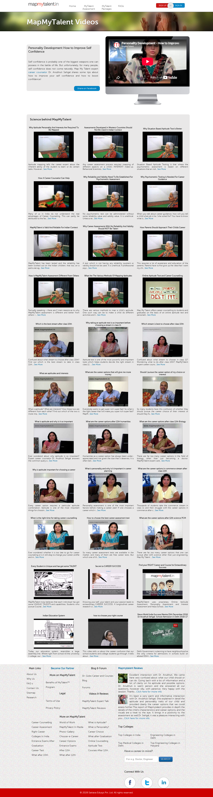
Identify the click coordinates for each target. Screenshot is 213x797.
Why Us (31, 679)
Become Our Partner (62, 668)
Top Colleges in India (129, 735)
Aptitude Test (95, 745)
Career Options (67, 741)
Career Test (38, 750)
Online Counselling (98, 741)
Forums (86, 687)
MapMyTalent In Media (71, 727)
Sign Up (162, 5)
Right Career (38, 731)
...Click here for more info (148, 691)
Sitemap (31, 693)
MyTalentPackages (106, 7)
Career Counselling (42, 722)
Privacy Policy (53, 708)
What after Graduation (100, 736)
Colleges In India (40, 736)
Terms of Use (53, 701)
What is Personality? (98, 727)
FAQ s (30, 683)
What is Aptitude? (97, 722)
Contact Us (33, 688)
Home (72, 6)
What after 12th (67, 755)
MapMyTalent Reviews (94, 708)
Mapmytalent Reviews (130, 668)
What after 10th (40, 755)
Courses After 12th (98, 750)
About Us (31, 674)
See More (47, 169)
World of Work (67, 722)
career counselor (37, 72)
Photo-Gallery (66, 731)
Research (31, 697)
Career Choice (96, 731)
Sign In (178, 5)
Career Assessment (42, 727)
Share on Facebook (87, 88)
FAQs (121, 6)
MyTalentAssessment (89, 7)
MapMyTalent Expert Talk (95, 701)
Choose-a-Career (68, 736)
